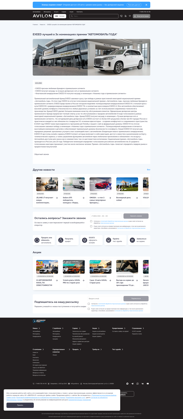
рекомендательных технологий (80, 400)
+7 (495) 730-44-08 (40, 383)
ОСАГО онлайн (136, 331)
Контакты (79, 12)
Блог (34, 355)
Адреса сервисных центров (80, 341)
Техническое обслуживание (80, 334)
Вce (148, 170)
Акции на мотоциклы (98, 334)
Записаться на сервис (79, 331)
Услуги (56, 12)
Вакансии (36, 360)
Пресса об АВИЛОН (39, 367)
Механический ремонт (79, 339)
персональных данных (107, 223)
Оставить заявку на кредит (120, 331)
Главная (35, 24)
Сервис (64, 12)
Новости (42, 24)
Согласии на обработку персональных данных (131, 228)
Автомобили (36, 12)
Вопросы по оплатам (39, 375)
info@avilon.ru (75, 383)
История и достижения (40, 365)
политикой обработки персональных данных (114, 221)
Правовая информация (39, 370)
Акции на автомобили (98, 331)
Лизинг (55, 355)
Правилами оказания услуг (75, 397)
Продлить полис (137, 334)
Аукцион (55, 339)
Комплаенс (36, 362)
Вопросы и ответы (38, 372)
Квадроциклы (37, 336)
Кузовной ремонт (77, 336)
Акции (71, 12)
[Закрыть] (146, 5)
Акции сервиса (77, 344)
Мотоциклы (47, 12)
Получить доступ (134, 5)
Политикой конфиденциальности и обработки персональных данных (40, 397)
